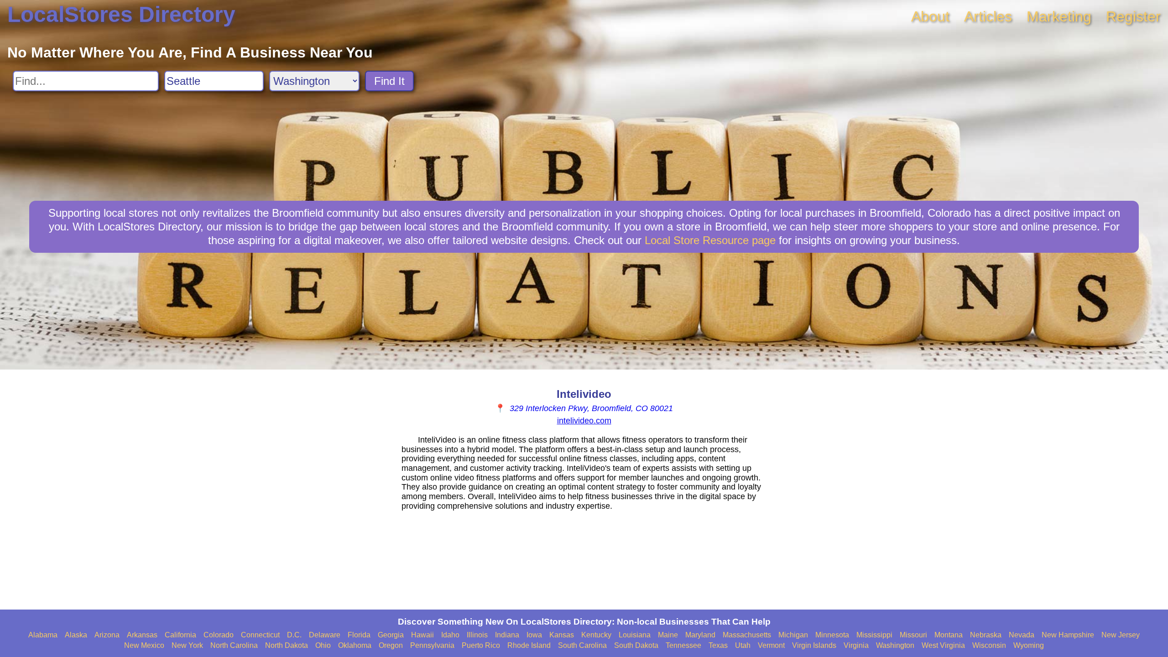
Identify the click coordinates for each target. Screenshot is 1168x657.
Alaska (76, 635)
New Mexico (144, 645)
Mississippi (874, 635)
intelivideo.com (584, 420)
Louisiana (635, 635)
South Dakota (636, 645)
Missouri (913, 635)
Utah (743, 645)
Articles (988, 16)
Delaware (324, 635)
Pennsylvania (432, 645)
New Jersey (1120, 635)
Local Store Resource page (710, 240)
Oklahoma (354, 645)
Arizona (107, 635)
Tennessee (683, 645)
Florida (359, 635)
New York (187, 645)
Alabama (42, 635)
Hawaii (422, 635)
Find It (389, 81)
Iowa (534, 635)
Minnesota (832, 635)
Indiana (507, 635)
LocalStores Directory (121, 14)
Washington (895, 645)
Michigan (793, 635)
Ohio (323, 645)
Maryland (700, 635)
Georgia (391, 635)
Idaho (450, 635)
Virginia (856, 645)
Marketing (1059, 16)
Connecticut (260, 635)
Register (1133, 16)
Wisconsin (989, 645)
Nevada (1021, 635)
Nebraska (985, 635)
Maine (668, 635)
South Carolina (582, 645)
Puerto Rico (481, 645)
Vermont (771, 645)
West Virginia (943, 645)
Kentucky (596, 635)
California (180, 635)
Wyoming (1028, 645)
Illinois (477, 635)
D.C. (294, 635)
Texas (718, 645)
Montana (948, 635)
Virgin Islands (814, 645)
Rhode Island (529, 645)
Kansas (561, 635)
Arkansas (142, 635)
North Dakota (286, 645)
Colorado (218, 635)
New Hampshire (1068, 635)
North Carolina (234, 645)
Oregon (391, 645)
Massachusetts (747, 635)
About (930, 16)
